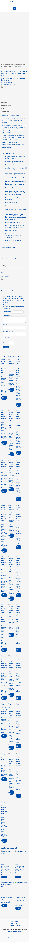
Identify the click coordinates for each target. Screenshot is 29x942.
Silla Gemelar (16, 259)
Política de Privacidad (14, 925)
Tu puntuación (7, 311)
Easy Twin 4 (16, 266)
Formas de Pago (15, 921)
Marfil (14, 262)
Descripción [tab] (4, 102)
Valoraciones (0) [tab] (5, 111)
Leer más (3, 398)
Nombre (5, 324)
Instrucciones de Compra (14, 938)
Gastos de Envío (14, 923)
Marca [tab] (2, 108)
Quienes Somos (14, 936)
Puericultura (8, 69)
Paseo (6, 64)
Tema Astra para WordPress (14, 931)
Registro (14, 934)
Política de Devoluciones (14, 927)
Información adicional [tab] (6, 105)
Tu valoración (7, 315)
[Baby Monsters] (6, 91)
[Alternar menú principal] (14, 8)
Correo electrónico (8, 331)
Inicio (2, 64)
